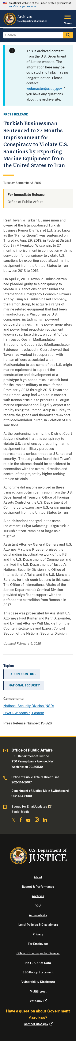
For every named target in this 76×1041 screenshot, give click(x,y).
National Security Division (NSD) (28, 706)
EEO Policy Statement (38, 972)
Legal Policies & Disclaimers (38, 924)
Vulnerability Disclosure (38, 981)
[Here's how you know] (38, 5)
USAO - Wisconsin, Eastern (23, 713)
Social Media (20, 811)
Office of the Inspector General (38, 953)
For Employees (38, 943)
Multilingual (38, 991)
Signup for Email (29, 806)
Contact (36, 1024)
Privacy (38, 934)
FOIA (38, 905)
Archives (38, 896)
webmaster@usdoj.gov (44, 89)
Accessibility (38, 915)
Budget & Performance (38, 886)
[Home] (25, 24)
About (38, 877)
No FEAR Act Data (38, 963)
